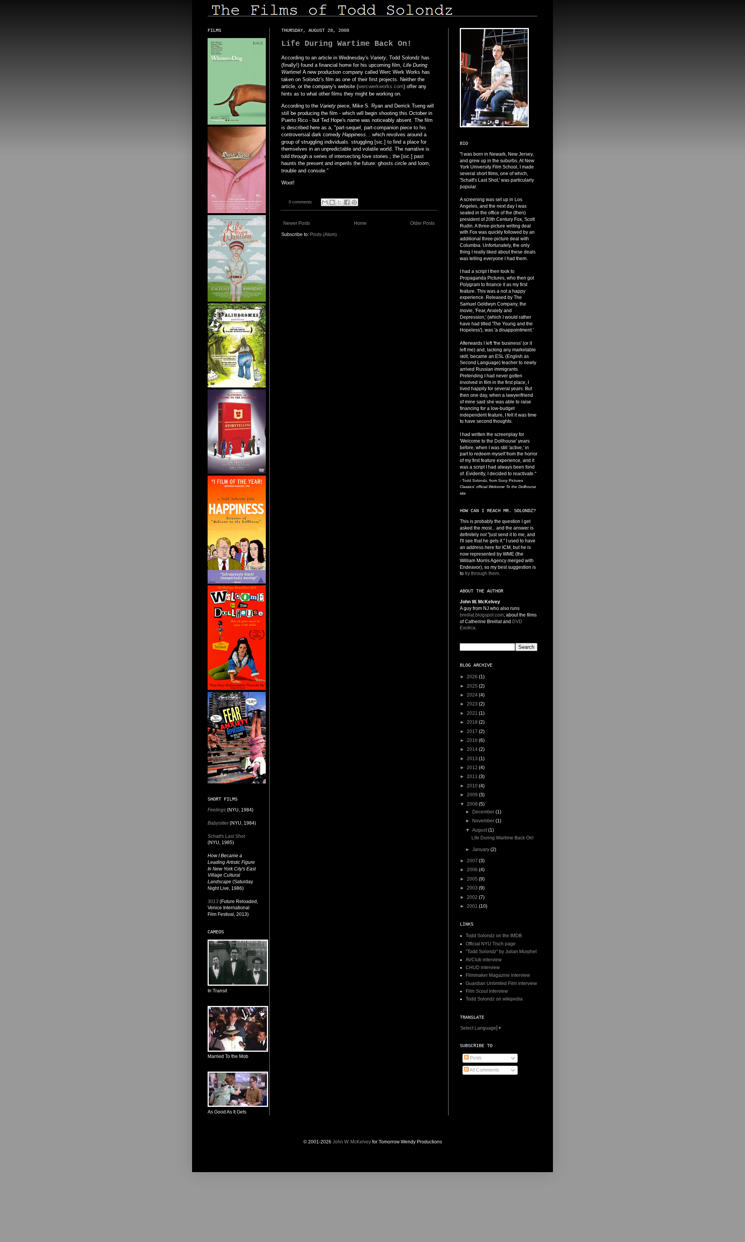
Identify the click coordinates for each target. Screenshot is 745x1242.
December (484, 812)
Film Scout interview (487, 991)
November (484, 820)
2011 (473, 776)
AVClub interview (484, 959)
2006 (473, 869)
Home (360, 223)
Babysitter (218, 823)
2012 (473, 767)
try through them (482, 573)
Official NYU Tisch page (491, 944)
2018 (473, 722)
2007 (473, 860)
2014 (473, 749)
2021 (473, 713)
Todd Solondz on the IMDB (494, 935)
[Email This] (325, 202)
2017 (473, 731)
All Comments (484, 1070)
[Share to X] (339, 202)
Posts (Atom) (323, 234)
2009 (473, 794)
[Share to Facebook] (347, 202)
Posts (475, 1058)
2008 (473, 804)
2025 (473, 686)
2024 (473, 695)
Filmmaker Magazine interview (498, 975)
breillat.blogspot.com (482, 615)
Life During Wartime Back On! (346, 43)
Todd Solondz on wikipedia (494, 999)
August (480, 830)
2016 (473, 740)
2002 (473, 897)
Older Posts (422, 223)
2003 (473, 888)
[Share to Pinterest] (354, 202)
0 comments (300, 202)
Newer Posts (296, 223)
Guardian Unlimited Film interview (501, 983)
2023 (473, 704)
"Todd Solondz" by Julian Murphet (501, 951)
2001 (473, 906)
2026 (473, 676)
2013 (473, 758)
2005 (473, 879)
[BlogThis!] (332, 202)
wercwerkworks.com (381, 86)
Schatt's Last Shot (226, 836)
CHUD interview (483, 967)
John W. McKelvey (352, 1142)
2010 (473, 786)
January (481, 849)
